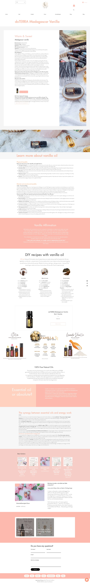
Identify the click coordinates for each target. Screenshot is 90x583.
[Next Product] (74, 461)
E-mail (32, 554)
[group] (45, 467)
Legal (36, 580)
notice (39, 580)
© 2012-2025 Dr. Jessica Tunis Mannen (44, 581)
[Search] (73, 10)
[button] (74, 5)
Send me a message (35, 560)
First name (33, 549)
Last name (49, 549)
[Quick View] (22, 461)
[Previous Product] (15, 461)
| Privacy (41, 580)
